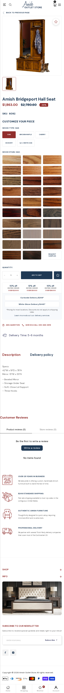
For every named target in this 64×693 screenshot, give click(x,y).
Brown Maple (26, 134)
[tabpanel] (32, 45)
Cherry (42, 134)
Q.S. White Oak (26, 143)
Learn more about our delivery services (32, 315)
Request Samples (52, 255)
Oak (9, 134)
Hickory (9, 143)
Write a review (32, 448)
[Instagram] (13, 652)
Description (11, 354)
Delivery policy (41, 354)
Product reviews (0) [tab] (16, 429)
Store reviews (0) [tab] (48, 429)
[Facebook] (5, 652)
